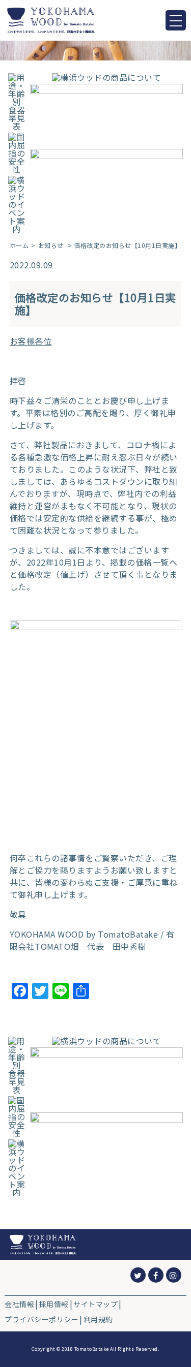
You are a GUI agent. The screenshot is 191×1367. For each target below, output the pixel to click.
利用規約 (98, 1319)
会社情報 (19, 1304)
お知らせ (51, 245)
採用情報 (54, 1304)
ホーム (19, 245)
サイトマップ (95, 1304)
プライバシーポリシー (41, 1319)
